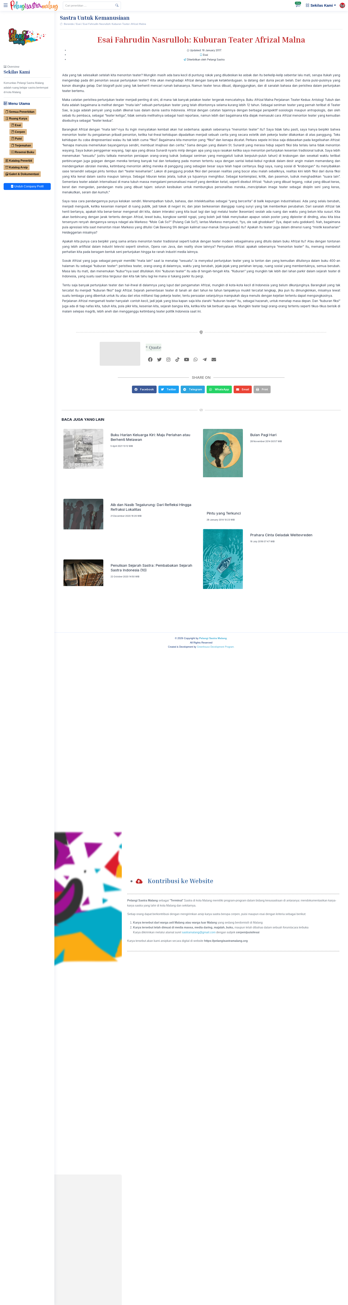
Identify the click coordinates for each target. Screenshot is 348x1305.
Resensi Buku (24, 152)
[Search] (116, 5)
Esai (17, 125)
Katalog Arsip (18, 167)
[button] (144, 389)
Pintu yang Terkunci (224, 513)
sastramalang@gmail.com (199, 932)
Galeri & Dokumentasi (23, 174)
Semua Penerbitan (21, 111)
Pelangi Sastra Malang (213, 638)
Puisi (18, 138)
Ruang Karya (17, 118)
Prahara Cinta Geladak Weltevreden (281, 535)
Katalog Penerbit (20, 160)
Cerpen (19, 131)
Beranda (69, 24)
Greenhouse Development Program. (216, 646)
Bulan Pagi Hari (263, 435)
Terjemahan (22, 145)
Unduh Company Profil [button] (29, 186)
